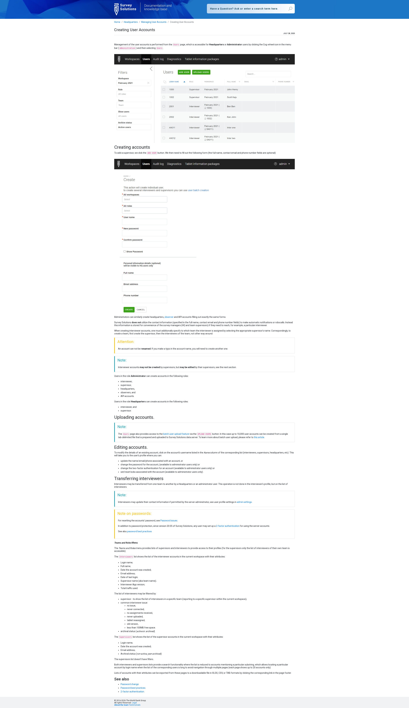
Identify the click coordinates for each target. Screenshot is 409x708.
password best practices (139, 531)
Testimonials (134, 705)
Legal (134, 703)
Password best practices (133, 688)
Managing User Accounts (153, 22)
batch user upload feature (176, 434)
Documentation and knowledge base (158, 7)
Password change (130, 684)
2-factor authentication (227, 526)
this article (259, 437)
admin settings (244, 502)
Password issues (168, 520)
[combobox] (251, 8)
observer (169, 317)
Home (117, 22)
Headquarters (131, 22)
